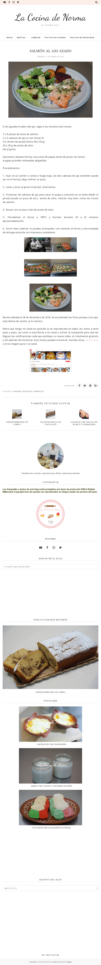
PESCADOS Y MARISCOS (33, 391)
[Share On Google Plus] (96, 385)
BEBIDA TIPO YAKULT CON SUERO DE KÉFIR (51, 786)
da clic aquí (92, 340)
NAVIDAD (18, 391)
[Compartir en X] (84, 385)
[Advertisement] (50, 594)
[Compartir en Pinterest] (90, 385)
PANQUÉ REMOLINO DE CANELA (50, 692)
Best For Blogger (66, 962)
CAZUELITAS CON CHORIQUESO (51, 744)
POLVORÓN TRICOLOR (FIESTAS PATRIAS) (51, 828)
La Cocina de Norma (50, 17)
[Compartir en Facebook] (79, 385)
